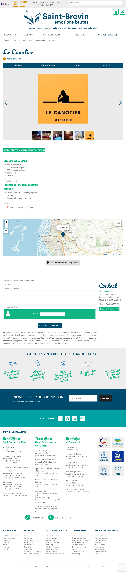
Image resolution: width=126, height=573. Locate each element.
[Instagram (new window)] (74, 418)
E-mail (36, 313)
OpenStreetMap (117, 255)
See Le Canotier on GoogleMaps (64, 262)
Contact (108, 65)
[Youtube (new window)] (67, 418)
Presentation (48, 65)
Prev (5, 98)
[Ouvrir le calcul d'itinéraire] (6, 231)
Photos (18, 65)
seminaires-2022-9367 (23, 207)
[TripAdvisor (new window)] (82, 418)
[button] (115, 11)
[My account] (122, 11)
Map (78, 65)
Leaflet (108, 255)
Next (119, 98)
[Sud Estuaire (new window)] (118, 442)
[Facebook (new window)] (60, 418)
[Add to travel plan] (4, 58)
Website (110, 309)
